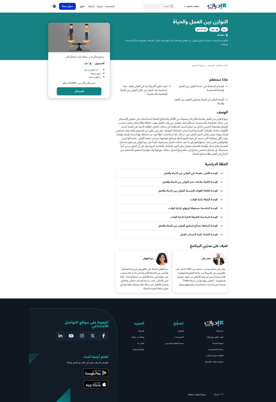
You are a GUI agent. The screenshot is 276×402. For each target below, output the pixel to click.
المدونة (141, 331)
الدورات (99, 6)
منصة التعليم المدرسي (174, 343)
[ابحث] (172, 6)
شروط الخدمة (217, 343)
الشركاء (91, 6)
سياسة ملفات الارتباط (214, 362)
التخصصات (109, 6)
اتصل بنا (140, 343)
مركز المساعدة (138, 349)
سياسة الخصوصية (215, 349)
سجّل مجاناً (67, 6)
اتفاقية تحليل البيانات (214, 355)
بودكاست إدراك (137, 337)
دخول (82, 6)
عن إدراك (219, 331)
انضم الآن (79, 91)
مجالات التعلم (193, 6)
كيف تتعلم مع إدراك (215, 337)
